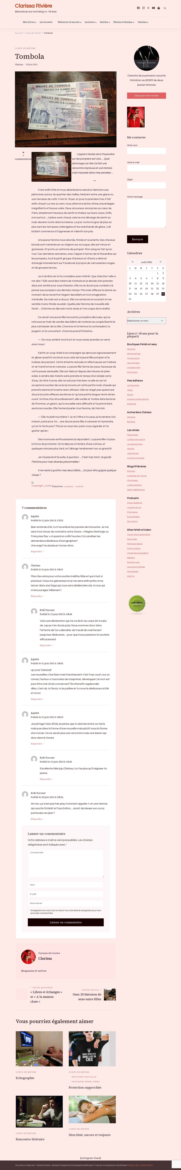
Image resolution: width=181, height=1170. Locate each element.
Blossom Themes (94, 1165)
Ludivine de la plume (136, 440)
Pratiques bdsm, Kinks (86, 1081)
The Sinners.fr (133, 358)
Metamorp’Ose (133, 354)
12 (141, 283)
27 (146, 293)
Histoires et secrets (69, 22)
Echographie (25, 1078)
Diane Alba (132, 539)
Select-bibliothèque (136, 490)
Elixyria (130, 395)
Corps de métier (25, 48)
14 (152, 283)
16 (163, 283)
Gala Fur (130, 576)
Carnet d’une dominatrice (138, 535)
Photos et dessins (122, 22)
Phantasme (132, 512)
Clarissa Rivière (33, 6)
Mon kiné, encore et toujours (90, 1135)
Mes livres (28, 22)
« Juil (132, 261)
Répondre (36, 551)
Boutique (131, 422)
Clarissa (142, 22)
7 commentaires (23, 157)
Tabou (130, 390)
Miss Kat (130, 449)
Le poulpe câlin (133, 368)
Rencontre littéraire (30, 1139)
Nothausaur (132, 372)
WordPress (121, 1165)
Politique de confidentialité (140, 1165)
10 (130, 283)
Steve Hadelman (134, 503)
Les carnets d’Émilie (136, 567)
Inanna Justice (133, 548)
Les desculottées (134, 444)
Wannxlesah (132, 572)
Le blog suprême (134, 485)
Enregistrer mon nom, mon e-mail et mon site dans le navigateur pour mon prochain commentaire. (66, 911)
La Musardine (133, 385)
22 (157, 288)
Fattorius (131, 471)
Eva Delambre (133, 517)
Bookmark (131, 404)
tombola (79, 486)
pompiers (69, 486)
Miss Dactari (132, 435)
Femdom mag (133, 562)
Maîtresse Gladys (134, 544)
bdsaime (131, 558)
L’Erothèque (132, 480)
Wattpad (131, 417)
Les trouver (46, 22)
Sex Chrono (132, 521)
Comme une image (136, 458)
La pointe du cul (134, 508)
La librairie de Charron (137, 476)
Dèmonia (131, 349)
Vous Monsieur (133, 363)
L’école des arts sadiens (137, 553)
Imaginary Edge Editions (138, 399)
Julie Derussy (133, 453)
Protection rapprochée (85, 1087)
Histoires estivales (84, 1076)
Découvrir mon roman (146, 95)
